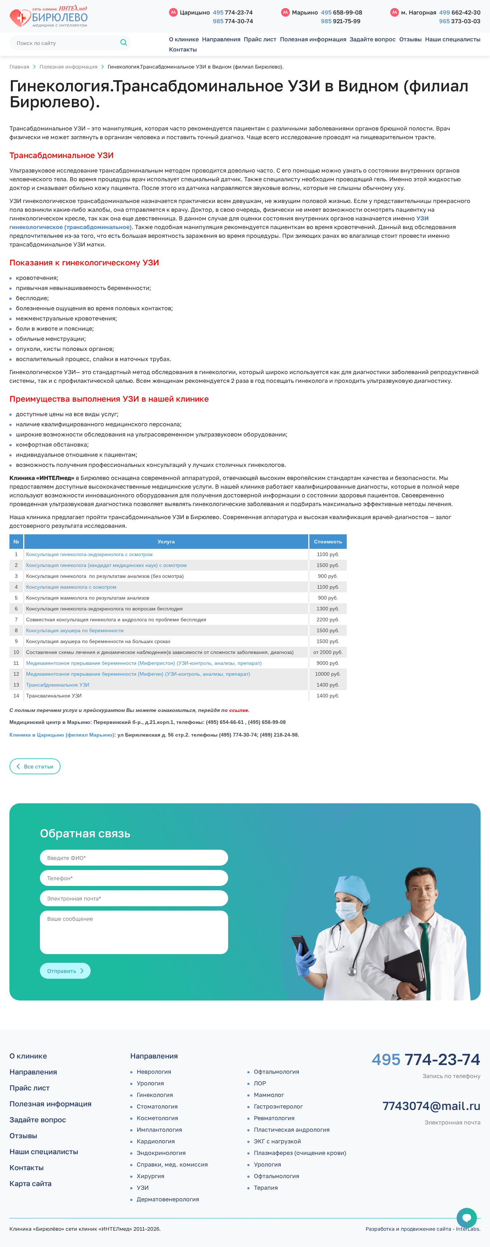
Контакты (183, 49)
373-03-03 (460, 21)
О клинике (184, 39)
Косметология (157, 1118)
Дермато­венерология (168, 1199)
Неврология (154, 1071)
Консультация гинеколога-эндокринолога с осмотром (89, 554)
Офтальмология (276, 1071)
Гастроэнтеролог (278, 1106)
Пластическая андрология (292, 1129)
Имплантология (159, 1129)
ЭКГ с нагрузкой (277, 1141)
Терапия (266, 1187)
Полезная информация (313, 39)
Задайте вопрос (373, 39)
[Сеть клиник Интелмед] (85, 16)
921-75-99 (341, 21)
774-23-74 (233, 12)
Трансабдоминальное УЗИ (57, 685)
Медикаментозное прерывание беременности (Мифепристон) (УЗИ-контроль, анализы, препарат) (144, 663)
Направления (221, 39)
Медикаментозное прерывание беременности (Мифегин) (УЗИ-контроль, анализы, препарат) (138, 674)
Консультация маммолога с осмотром (71, 587)
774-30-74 (233, 21)
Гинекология (155, 1094)
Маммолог (269, 1094)
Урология (150, 1083)
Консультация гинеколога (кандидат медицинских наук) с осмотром (106, 565)
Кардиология (156, 1141)
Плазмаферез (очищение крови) (300, 1152)
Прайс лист (260, 39)
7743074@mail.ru (432, 1106)
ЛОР (260, 1083)
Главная (19, 66)
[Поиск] (124, 43)
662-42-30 (460, 12)
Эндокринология (161, 1152)
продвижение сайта (426, 1229)
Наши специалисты (453, 39)
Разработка (380, 1229)
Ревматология (274, 1118)
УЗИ (143, 1187)
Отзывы (410, 39)
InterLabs (467, 1229)
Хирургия (150, 1176)
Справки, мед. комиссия (172, 1164)
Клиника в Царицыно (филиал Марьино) (61, 735)
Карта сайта (30, 1183)
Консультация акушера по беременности (75, 630)
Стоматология (157, 1106)
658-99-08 (341, 12)
